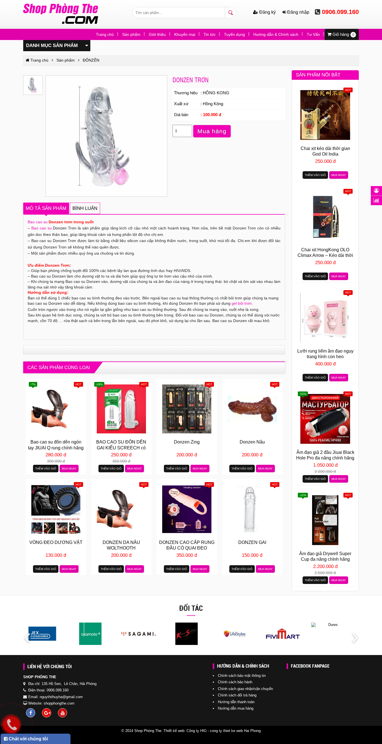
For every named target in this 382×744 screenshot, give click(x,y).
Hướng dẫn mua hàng (235, 708)
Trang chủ (105, 34)
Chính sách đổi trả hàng (237, 695)
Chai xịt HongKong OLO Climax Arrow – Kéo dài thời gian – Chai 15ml (325, 253)
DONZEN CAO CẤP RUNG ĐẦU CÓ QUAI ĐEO (186, 545)
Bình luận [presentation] (84, 208)
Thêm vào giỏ (45, 468)
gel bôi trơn (242, 303)
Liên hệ (102, 45)
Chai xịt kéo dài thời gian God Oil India (325, 151)
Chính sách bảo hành (235, 682)
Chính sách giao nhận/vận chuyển (245, 689)
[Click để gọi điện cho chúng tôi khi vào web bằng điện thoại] (11, 724)
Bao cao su (38, 222)
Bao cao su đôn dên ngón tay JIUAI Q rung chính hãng (56, 445)
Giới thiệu (157, 34)
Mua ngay (69, 468)
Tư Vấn (313, 34)
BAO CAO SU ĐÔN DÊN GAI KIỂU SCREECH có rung (121, 445)
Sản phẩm (131, 34)
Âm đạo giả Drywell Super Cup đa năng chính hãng (325, 556)
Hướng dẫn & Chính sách (275, 34)
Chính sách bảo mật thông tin (242, 675)
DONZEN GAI (252, 542)
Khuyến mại (184, 34)
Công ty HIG (197, 731)
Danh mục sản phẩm (52, 45)
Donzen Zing (187, 442)
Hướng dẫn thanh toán (236, 702)
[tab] (46, 208)
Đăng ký (267, 12)
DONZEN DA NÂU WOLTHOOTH (121, 545)
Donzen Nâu (252, 442)
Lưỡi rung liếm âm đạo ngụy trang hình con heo (325, 354)
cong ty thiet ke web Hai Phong (235, 731)
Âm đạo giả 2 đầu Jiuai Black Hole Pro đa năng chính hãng (325, 455)
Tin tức (210, 34)
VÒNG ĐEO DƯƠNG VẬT (55, 542)
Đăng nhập (297, 12)
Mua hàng (212, 131)
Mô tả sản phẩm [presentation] (46, 208)
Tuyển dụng (234, 34)
